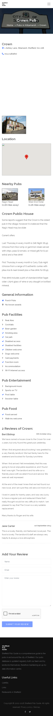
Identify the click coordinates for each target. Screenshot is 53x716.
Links (4, 687)
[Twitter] (30, 711)
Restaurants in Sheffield (11, 692)
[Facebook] (25, 711)
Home (10, 25)
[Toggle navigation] (49, 4)
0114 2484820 (11, 54)
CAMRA (5, 683)
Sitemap (36, 707)
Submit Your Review (17, 624)
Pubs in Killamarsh (26, 25)
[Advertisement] (26, 85)
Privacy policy (26, 707)
